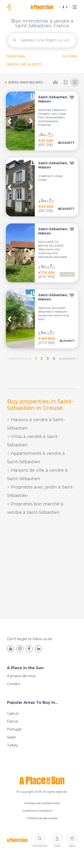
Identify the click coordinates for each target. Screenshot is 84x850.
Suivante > (68, 359)
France (12, 721)
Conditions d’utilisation (37, 810)
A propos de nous (21, 676)
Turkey (12, 745)
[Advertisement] (42, 568)
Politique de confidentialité (42, 803)
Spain (11, 737)
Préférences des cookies (42, 818)
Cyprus (12, 713)
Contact (13, 684)
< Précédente (18, 359)
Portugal (14, 729)
